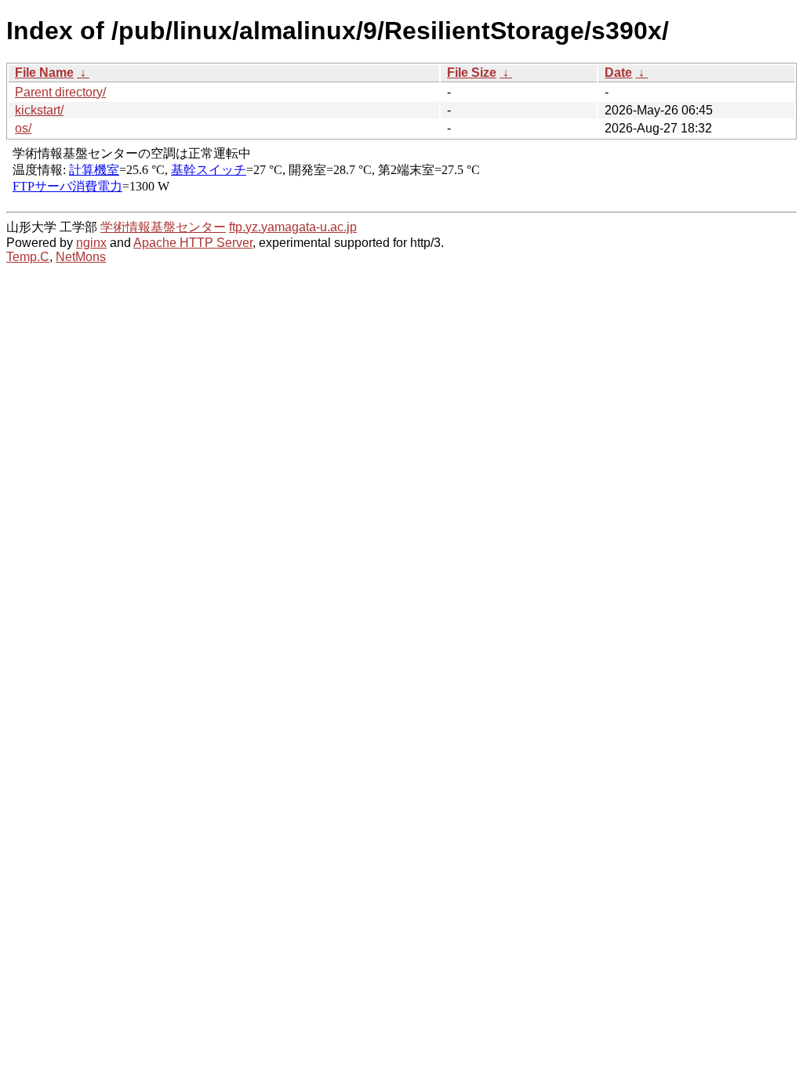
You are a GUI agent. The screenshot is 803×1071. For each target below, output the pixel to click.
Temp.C (27, 256)
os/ (23, 128)
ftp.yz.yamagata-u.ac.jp (293, 227)
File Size (471, 72)
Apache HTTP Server (193, 242)
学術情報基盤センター (163, 227)
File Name (44, 72)
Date (618, 72)
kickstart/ (39, 110)
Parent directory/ (60, 92)
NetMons (81, 256)
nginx (91, 242)
